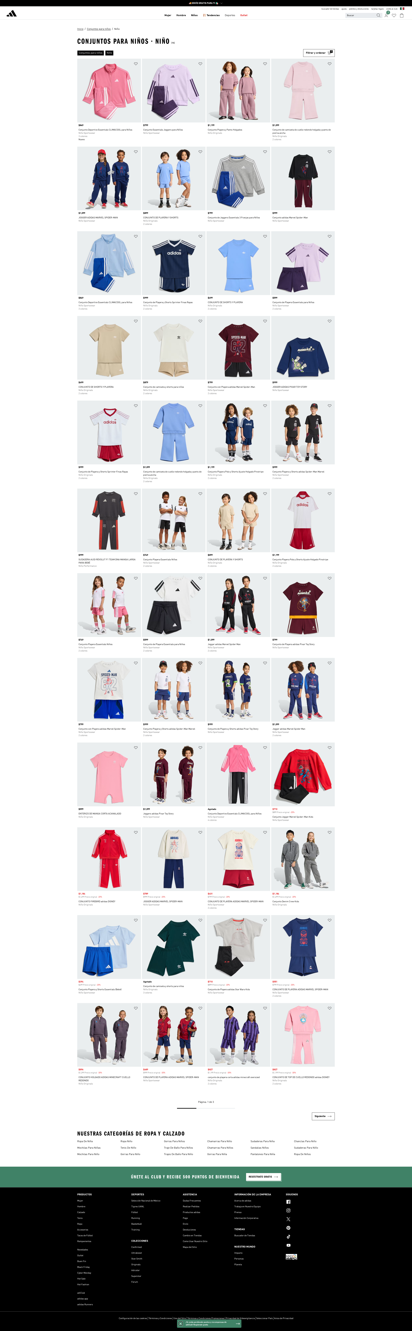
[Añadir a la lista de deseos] (135, 64)
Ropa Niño (126, 1141)
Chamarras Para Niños (220, 1148)
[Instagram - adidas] (310, 1211)
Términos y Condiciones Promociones (205, 1318)
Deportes (230, 15)
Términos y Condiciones (160, 1318)
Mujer (167, 15)
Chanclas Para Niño (305, 1141)
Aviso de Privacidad (283, 1318)
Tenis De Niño (128, 1148)
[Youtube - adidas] (310, 1245)
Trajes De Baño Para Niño (178, 1154)
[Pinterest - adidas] (310, 1228)
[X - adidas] (310, 1219)
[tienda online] (11, 14)
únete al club (392, 9)
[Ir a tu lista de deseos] (394, 15)
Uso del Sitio (179, 1318)
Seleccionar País (264, 1318)
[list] (190, 53)
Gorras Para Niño (130, 1154)
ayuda (344, 9)
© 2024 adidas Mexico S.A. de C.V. (206, 1327)
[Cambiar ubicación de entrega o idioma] (402, 9)
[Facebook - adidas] (310, 1202)
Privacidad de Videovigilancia (240, 1318)
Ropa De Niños (302, 1154)
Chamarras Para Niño (219, 1141)
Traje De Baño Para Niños (178, 1148)
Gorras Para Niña (217, 1154)
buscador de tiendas (330, 9)
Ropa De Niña (85, 1141)
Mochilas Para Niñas (89, 1148)
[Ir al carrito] (402, 15)
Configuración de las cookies (133, 1318)
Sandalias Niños (260, 1148)
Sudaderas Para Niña (263, 1141)
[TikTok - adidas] (310, 1237)
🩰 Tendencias (211, 15)
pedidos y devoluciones (359, 9)
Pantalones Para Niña (263, 1154)
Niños (194, 15)
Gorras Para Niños (174, 1141)
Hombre (181, 15)
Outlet (244, 15)
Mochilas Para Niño (88, 1154)
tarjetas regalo (377, 9)
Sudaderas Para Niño (306, 1148)
